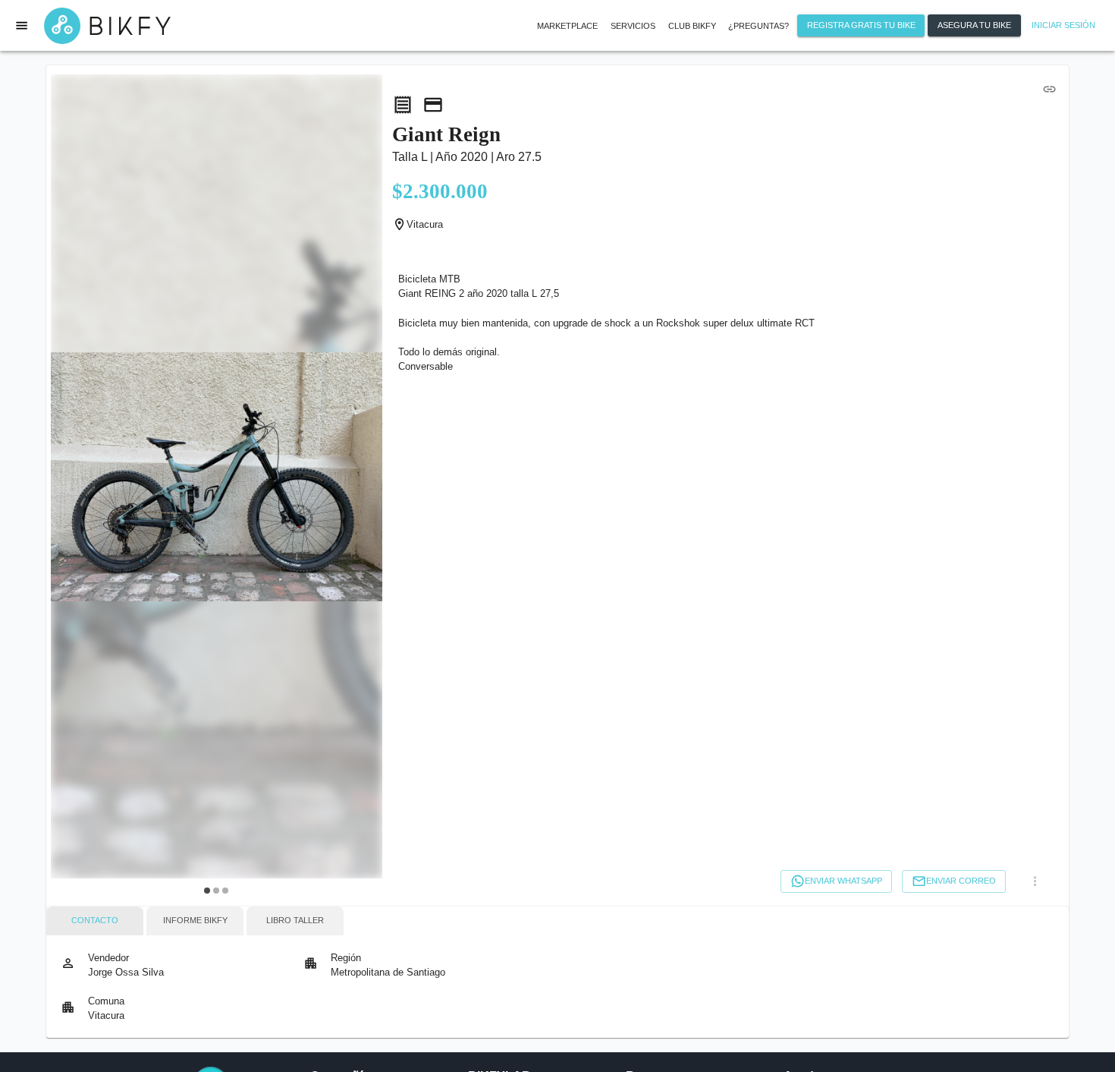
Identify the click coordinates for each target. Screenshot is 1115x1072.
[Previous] (71, 487)
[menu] (22, 25)
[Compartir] (1049, 88)
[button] (633, 26)
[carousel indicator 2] (216, 890)
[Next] (361, 487)
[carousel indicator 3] (225, 890)
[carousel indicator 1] (207, 890)
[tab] (94, 920)
